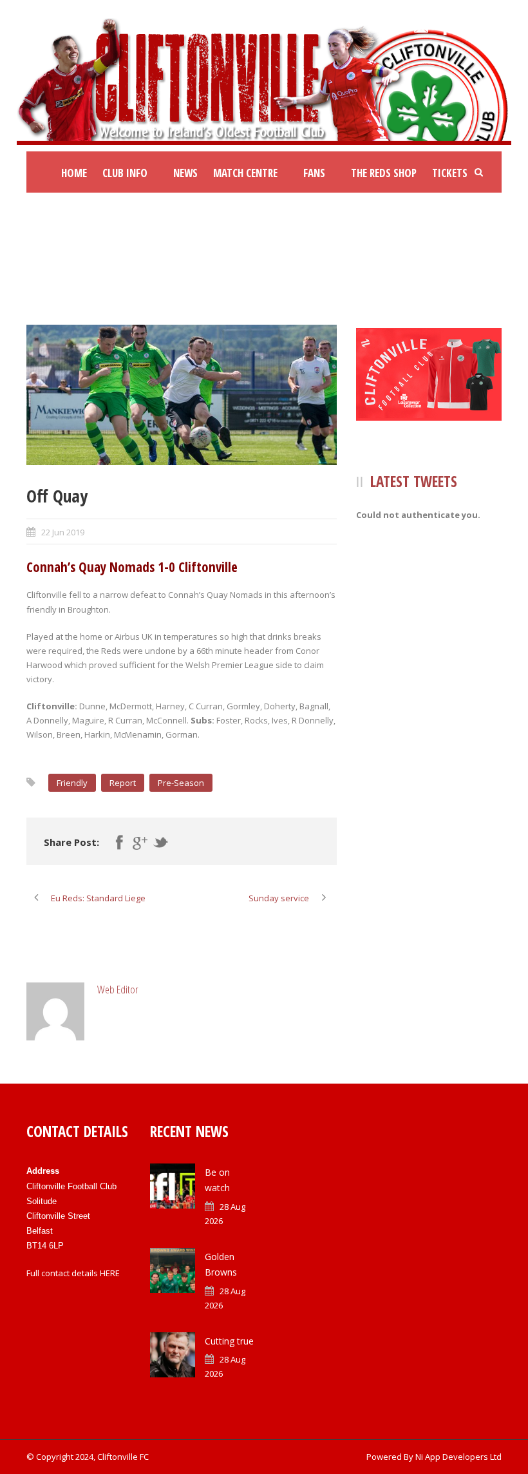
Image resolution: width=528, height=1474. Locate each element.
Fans (314, 173)
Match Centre (245, 173)
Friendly (72, 783)
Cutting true (229, 1341)
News (185, 173)
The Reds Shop (384, 173)
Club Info (124, 173)
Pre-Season (181, 783)
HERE (110, 1273)
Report (122, 783)
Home (74, 173)
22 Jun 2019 (62, 532)
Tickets (449, 173)
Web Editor (117, 989)
